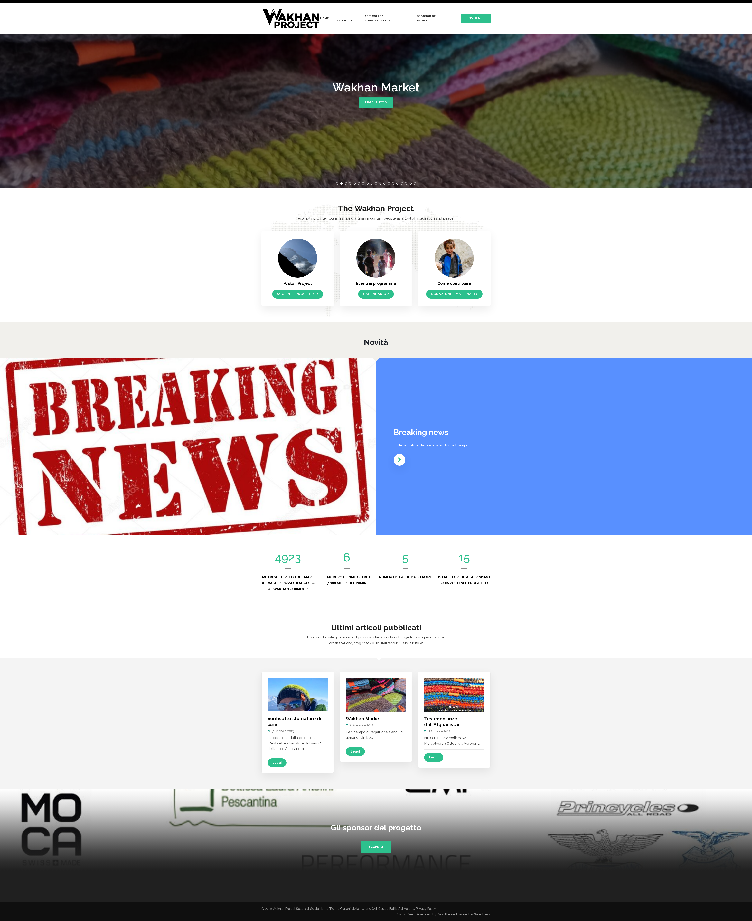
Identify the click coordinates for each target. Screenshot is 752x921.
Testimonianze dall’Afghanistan (442, 721)
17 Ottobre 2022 (439, 731)
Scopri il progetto (296, 294)
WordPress (482, 914)
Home (324, 18)
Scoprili (376, 846)
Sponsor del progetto (427, 18)
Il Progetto (345, 18)
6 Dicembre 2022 (361, 725)
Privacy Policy (426, 909)
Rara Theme (446, 914)
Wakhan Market (363, 719)
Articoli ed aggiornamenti (377, 18)
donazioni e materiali (453, 294)
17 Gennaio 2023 (283, 731)
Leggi (277, 762)
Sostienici (475, 18)
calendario (374, 294)
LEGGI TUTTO (376, 102)
